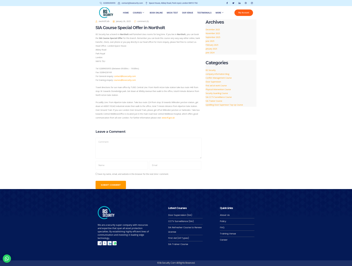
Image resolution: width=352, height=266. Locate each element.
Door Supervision (213, 81)
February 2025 (212, 45)
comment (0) (143, 21)
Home (126, 13)
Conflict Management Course (219, 78)
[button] (7, 258)
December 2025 (213, 29)
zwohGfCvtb (104, 21)
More (218, 13)
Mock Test (172, 13)
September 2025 (213, 37)
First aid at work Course (216, 85)
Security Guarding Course (217, 93)
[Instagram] (251, 3)
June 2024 (210, 52)
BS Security (211, 70)
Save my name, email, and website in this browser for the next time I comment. (133, 174)
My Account (243, 12)
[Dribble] (245, 3)
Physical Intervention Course (218, 89)
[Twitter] (233, 3)
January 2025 (211, 48)
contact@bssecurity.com (125, 76)
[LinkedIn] (239, 3)
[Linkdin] (110, 243)
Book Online (156, 13)
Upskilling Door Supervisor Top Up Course (224, 104)
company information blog (217, 74)
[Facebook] (226, 3)
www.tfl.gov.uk (168, 117)
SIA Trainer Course (214, 101)
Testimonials (204, 13)
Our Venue (187, 13)
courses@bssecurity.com (125, 80)
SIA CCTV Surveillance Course (219, 97)
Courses (137, 13)
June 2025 (210, 41)
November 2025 (213, 33)
